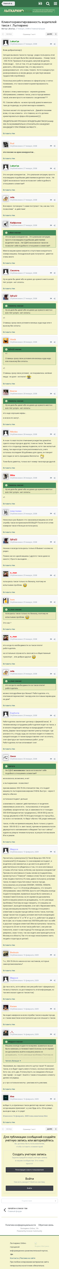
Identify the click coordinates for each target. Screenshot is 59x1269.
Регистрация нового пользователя (29, 1170)
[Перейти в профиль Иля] (6, 1098)
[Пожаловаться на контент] (51, 44)
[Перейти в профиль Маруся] (6, 850)
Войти (29, 1188)
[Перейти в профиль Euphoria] (6, 714)
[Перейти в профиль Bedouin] (6, 954)
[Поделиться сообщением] (54, 44)
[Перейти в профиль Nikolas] (6, 433)
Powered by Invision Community (29, 1231)
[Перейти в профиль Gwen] (6, 757)
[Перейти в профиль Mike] (6, 476)
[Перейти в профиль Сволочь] (6, 272)
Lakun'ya (11, 29)
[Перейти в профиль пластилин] (6, 512)
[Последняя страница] (56, 34)
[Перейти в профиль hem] (6, 601)
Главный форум (38, 29)
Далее (49, 34)
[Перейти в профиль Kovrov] (6, 392)
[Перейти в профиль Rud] (6, 144)
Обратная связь (46, 1225)
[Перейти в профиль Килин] (6, 1007)
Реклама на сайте (27, 1258)
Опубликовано (23, 44)
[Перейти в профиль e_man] (6, 574)
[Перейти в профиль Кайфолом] (6, 224)
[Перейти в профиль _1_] (6, 1033)
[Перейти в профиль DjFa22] (6, 297)
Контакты (14, 1258)
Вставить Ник (9, 133)
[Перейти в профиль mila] (6, 198)
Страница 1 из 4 (29, 34)
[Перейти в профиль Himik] (6, 341)
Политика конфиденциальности (20, 1225)
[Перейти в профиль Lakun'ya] (6, 42)
